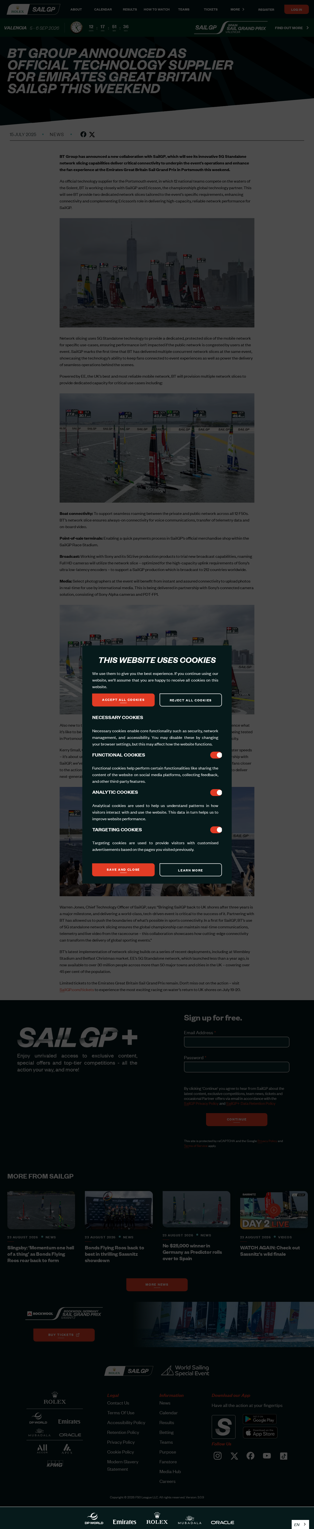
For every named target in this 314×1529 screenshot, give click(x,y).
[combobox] (300, 1524)
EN (296, 1524)
